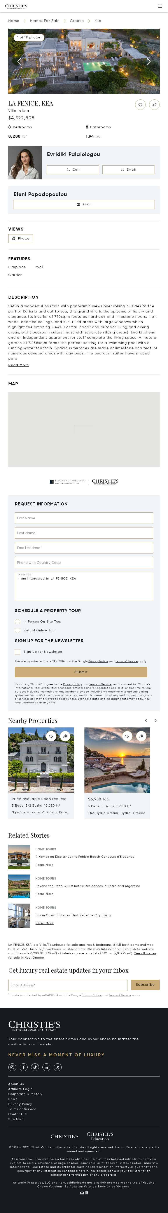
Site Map (16, 1119)
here (73, 699)
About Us (16, 1084)
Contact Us (18, 1114)
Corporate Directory (25, 1094)
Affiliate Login (20, 1089)
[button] (29, 37)
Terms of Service (127, 661)
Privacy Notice (98, 661)
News (12, 1099)
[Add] (160, 6)
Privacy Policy (72, 684)
